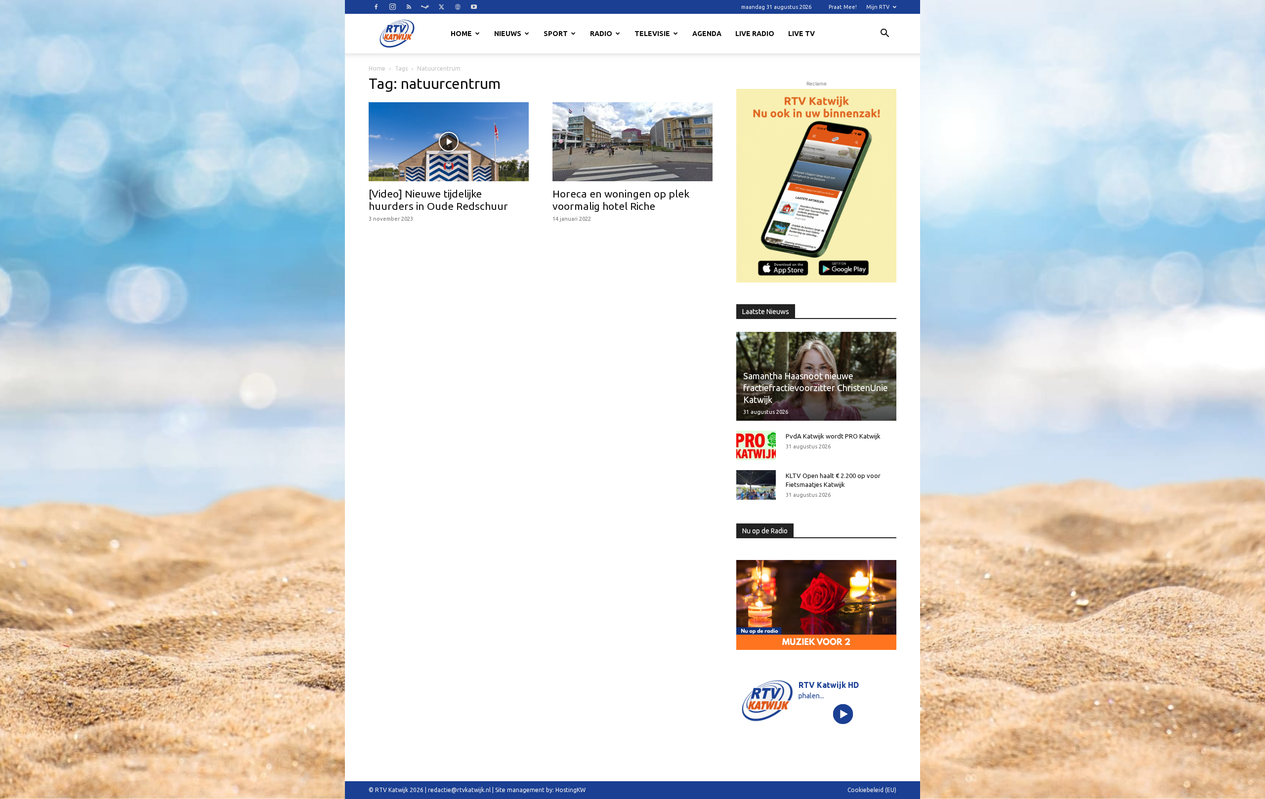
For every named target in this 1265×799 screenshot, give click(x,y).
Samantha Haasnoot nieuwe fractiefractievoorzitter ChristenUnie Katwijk (815, 387)
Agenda (706, 34)
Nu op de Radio (765, 531)
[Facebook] (376, 7)
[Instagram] (392, 7)
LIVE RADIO (754, 34)
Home (461, 34)
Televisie (652, 34)
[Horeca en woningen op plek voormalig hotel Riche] (632, 141)
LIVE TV (801, 34)
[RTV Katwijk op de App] (816, 185)
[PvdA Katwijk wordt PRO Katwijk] (756, 445)
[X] (441, 7)
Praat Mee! (843, 7)
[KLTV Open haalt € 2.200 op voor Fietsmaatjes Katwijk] (756, 485)
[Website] (457, 7)
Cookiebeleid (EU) (871, 790)
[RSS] (408, 7)
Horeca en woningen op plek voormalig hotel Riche (620, 200)
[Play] (843, 713)
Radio (601, 34)
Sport (556, 34)
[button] (884, 35)
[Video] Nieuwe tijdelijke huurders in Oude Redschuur (438, 200)
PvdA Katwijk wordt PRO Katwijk (833, 436)
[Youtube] (473, 7)
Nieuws (507, 34)
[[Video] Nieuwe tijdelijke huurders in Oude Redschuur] (449, 141)
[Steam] (425, 7)
